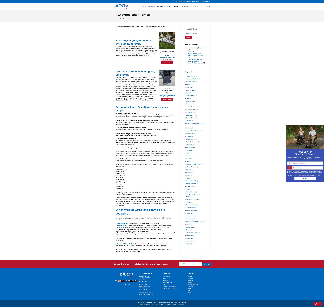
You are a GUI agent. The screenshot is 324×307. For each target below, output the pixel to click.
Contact (196, 7)
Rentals (150, 7)
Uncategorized (192, 61)
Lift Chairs (190, 278)
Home (116, 18)
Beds (189, 290)
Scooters (190, 276)
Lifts (189, 51)
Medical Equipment (193, 53)
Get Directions (142, 279)
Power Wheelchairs (193, 284)
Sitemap (164, 302)
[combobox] (289, 168)
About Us (160, 7)
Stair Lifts (190, 280)
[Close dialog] (322, 127)
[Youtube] (125, 284)
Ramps (189, 288)
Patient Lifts (191, 292)
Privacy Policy (170, 302)
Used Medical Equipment (195, 63)
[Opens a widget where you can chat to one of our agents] (317, 304)
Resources (185, 7)
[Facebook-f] (122, 284)
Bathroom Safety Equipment (196, 48)
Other (189, 294)
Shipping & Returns (168, 282)
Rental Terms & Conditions (170, 288)
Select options (167, 62)
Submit (305, 178)
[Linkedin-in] (129, 284)
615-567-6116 (143, 289)
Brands (176, 7)
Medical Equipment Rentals (196, 55)
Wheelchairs (191, 286)
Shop (142, 7)
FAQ (168, 7)
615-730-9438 (143, 281)
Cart (164, 278)
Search (188, 37)
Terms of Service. (317, 175)
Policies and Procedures (169, 286)
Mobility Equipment (193, 59)
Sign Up (206, 264)
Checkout (165, 280)
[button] (167, 58)
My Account (166, 276)
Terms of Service (177, 304)
